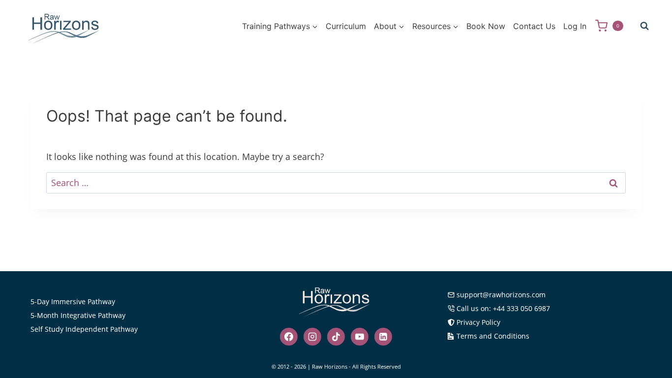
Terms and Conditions (493, 336)
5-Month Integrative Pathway (78, 315)
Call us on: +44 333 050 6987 (503, 308)
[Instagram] (312, 337)
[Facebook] (289, 337)
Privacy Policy (478, 322)
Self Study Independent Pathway (84, 329)
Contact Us (534, 26)
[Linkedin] (383, 337)
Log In (574, 26)
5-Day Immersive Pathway (73, 301)
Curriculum (346, 26)
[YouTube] (359, 337)
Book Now (485, 26)
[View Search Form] (644, 26)
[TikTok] (336, 337)
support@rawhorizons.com (501, 294)
